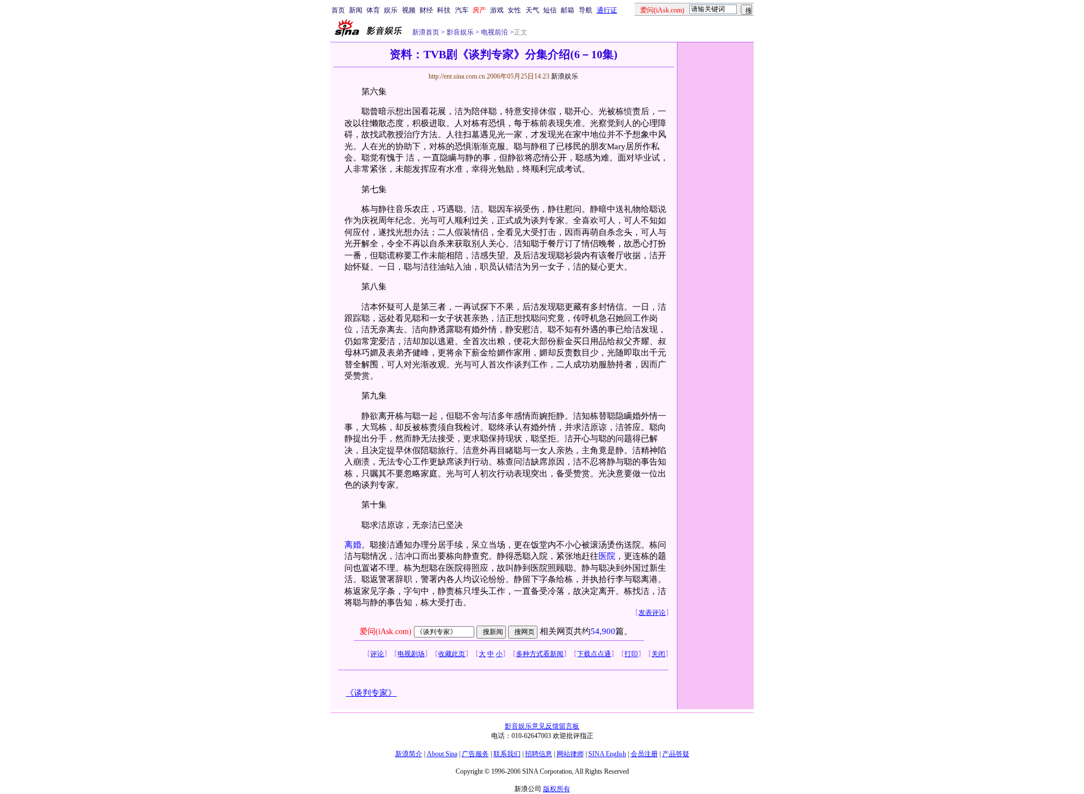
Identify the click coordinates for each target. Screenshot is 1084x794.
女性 (514, 10)
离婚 (352, 544)
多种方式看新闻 (539, 654)
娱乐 (390, 10)
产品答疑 (675, 754)
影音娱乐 (460, 32)
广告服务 (475, 754)
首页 (338, 10)
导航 (585, 10)
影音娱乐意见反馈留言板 (542, 726)
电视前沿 (493, 32)
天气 (532, 10)
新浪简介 (408, 754)
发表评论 (652, 613)
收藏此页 (451, 654)
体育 (373, 10)
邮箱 (567, 10)
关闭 (658, 654)
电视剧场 (411, 654)
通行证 (607, 10)
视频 (409, 10)
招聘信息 (538, 754)
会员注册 (644, 754)
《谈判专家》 (371, 692)
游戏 (497, 10)
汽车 (462, 10)
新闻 (355, 10)
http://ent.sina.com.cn (458, 76)
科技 (444, 10)
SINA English (607, 754)
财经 (426, 10)
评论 (377, 654)
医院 (606, 556)
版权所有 (556, 789)
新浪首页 (425, 32)
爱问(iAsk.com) (386, 631)
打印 (631, 654)
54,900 (603, 631)
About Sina (442, 754)
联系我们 (507, 754)
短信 (550, 10)
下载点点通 (594, 654)
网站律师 (570, 754)
